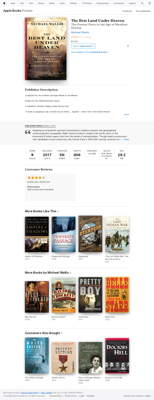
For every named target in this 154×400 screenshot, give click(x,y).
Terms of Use (71, 396)
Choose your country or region (137, 396)
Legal (81, 396)
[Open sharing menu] (128, 46)
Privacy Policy (56, 396)
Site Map (90, 396)
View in (82, 46)
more (126, 114)
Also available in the (88, 52)
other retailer (46, 393)
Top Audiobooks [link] (143, 11)
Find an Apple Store (29, 393)
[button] (142, 3)
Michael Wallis (80, 32)
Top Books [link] (127, 11)
